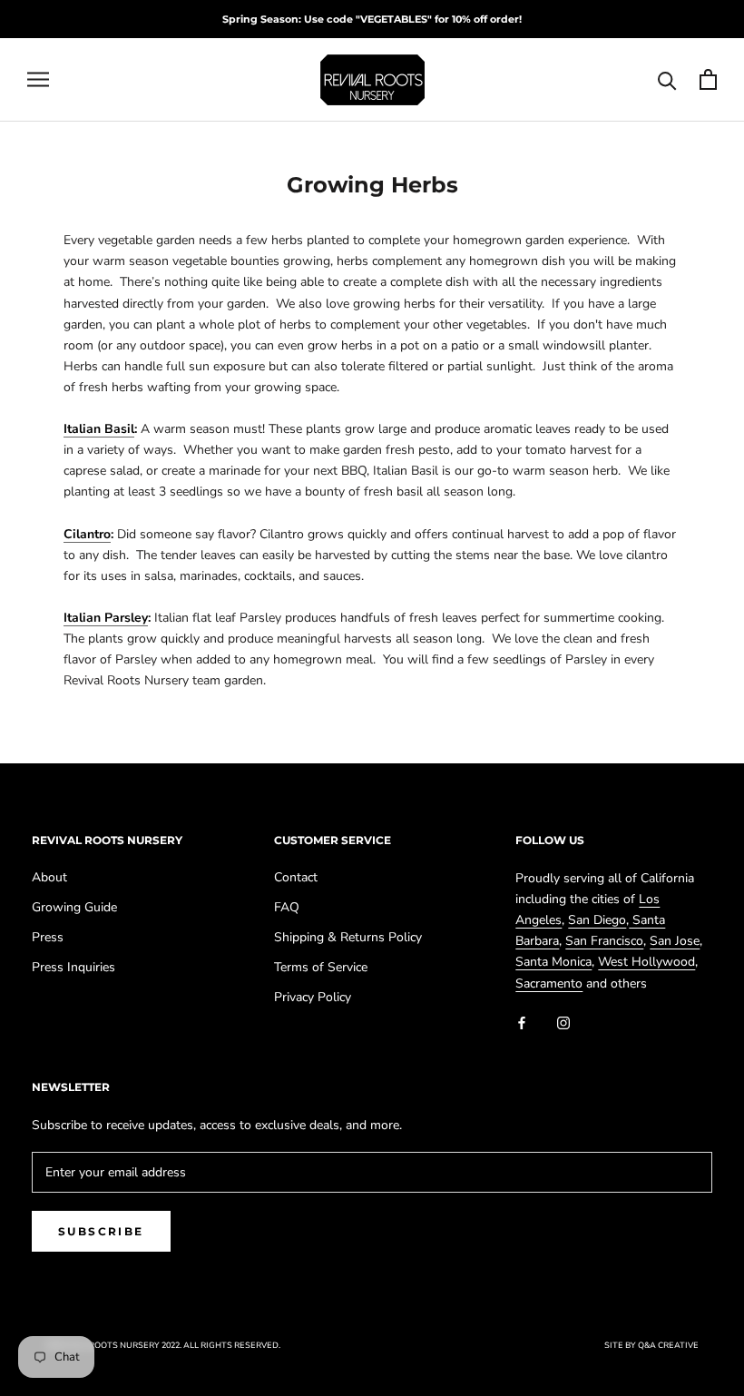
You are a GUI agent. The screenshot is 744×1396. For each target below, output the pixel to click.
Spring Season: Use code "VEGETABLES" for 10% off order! (372, 19)
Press (48, 937)
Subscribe (101, 1231)
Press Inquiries (73, 967)
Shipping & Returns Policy (348, 937)
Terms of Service (320, 967)
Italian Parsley (106, 617)
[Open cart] (708, 79)
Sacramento (548, 983)
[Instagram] (563, 1022)
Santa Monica (553, 961)
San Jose (675, 940)
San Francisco (604, 940)
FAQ (286, 907)
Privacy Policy (312, 997)
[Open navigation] (38, 79)
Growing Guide (74, 907)
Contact (296, 877)
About (49, 877)
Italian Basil (99, 428)
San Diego (597, 920)
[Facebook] (521, 1022)
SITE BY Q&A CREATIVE (651, 1345)
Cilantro (87, 534)
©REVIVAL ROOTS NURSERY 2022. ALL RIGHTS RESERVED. (162, 1345)
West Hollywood (646, 961)
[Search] (667, 79)
